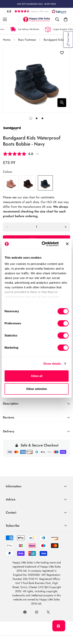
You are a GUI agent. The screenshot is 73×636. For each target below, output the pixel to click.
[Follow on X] (48, 612)
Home (7, 40)
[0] (65, 19)
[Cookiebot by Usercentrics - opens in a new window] (43, 243)
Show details (52, 363)
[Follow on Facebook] (24, 612)
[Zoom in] (61, 102)
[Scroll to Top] (66, 615)
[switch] (63, 323)
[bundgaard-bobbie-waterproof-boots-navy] (45, 183)
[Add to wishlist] (61, 53)
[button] (37, 11)
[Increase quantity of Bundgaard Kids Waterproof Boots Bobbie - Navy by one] (65, 227)
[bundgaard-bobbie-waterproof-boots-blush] (11, 183)
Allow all (36, 376)
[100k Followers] (36, 612)
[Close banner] (67, 243)
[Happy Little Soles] (36, 19)
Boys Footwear (27, 40)
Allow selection (36, 388)
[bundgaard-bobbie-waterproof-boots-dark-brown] (28, 183)
